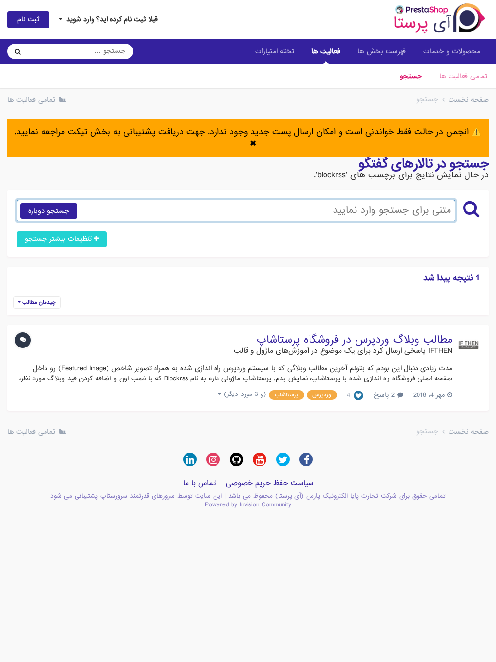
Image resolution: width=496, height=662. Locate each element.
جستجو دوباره (48, 210)
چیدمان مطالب (38, 302)
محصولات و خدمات (451, 51)
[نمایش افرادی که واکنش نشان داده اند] (358, 396)
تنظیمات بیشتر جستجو (59, 239)
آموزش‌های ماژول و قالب (271, 351)
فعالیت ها (325, 51)
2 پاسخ (385, 395)
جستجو (411, 76)
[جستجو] (18, 51)
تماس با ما (199, 483)
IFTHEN (440, 351)
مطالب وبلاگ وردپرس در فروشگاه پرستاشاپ (354, 340)
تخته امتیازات (274, 51)
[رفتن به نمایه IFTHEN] (468, 345)
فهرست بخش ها (381, 51)
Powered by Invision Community (248, 504)
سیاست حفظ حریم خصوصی (269, 483)
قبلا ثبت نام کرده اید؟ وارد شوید (110, 19)
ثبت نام (28, 19)
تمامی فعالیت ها (463, 76)
